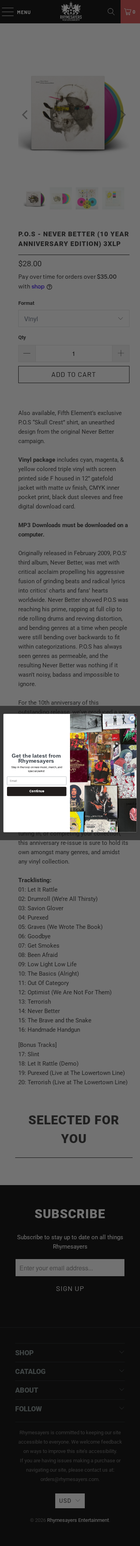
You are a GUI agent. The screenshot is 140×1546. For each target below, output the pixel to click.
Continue (36, 791)
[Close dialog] (132, 718)
